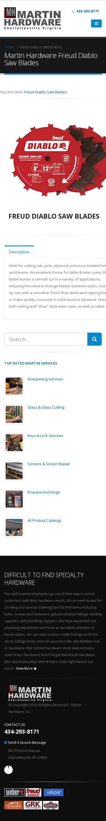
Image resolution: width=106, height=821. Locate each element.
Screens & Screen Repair (48, 463)
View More (25, 668)
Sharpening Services (45, 379)
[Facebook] (8, 770)
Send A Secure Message (27, 742)
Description (19, 252)
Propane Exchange (43, 492)
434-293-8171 (21, 731)
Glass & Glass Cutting (45, 407)
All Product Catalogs (44, 520)
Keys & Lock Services (45, 435)
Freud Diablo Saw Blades (45, 91)
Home (9, 47)
